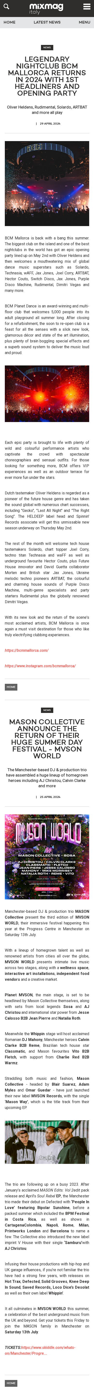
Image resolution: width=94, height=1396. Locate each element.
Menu (84, 23)
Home (9, 23)
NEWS (47, 47)
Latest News (47, 23)
